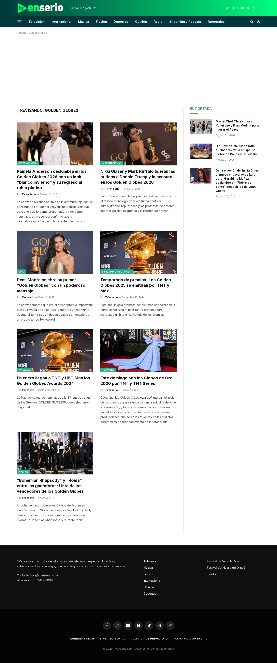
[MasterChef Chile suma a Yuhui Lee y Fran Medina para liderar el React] (201, 126)
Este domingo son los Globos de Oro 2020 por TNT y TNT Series (136, 380)
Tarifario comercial (190, 638)
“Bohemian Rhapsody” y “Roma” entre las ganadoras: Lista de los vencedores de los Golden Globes (50, 486)
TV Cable (24, 369)
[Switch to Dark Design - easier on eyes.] (258, 21)
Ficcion (101, 22)
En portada (201, 109)
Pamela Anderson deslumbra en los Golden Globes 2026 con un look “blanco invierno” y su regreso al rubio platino (52, 179)
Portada (21, 32)
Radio (158, 22)
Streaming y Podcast (185, 22)
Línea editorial (112, 638)
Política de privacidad (149, 638)
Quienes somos (82, 638)
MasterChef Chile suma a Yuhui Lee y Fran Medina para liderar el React (237, 125)
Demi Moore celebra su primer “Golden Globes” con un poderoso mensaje (51, 285)
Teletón (212, 574)
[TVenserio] (40, 8)
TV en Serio (28, 194)
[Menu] (19, 21)
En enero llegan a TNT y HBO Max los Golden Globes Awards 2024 (53, 380)
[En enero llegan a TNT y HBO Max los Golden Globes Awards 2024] (55, 350)
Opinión (141, 22)
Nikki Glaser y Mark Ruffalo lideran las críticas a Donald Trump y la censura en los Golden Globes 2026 (137, 177)
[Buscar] (252, 21)
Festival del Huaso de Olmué (226, 567)
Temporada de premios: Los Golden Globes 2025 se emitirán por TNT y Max (135, 285)
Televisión (37, 22)
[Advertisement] (138, 69)
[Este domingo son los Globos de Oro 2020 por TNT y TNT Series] (138, 350)
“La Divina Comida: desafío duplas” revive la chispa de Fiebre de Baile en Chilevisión (237, 150)
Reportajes (216, 22)
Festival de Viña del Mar (223, 561)
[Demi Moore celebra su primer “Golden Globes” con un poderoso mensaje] (55, 252)
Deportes (121, 22)
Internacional (61, 22)
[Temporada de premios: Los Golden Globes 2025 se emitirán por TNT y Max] (138, 252)
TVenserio (27, 297)
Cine (21, 271)
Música (83, 22)
